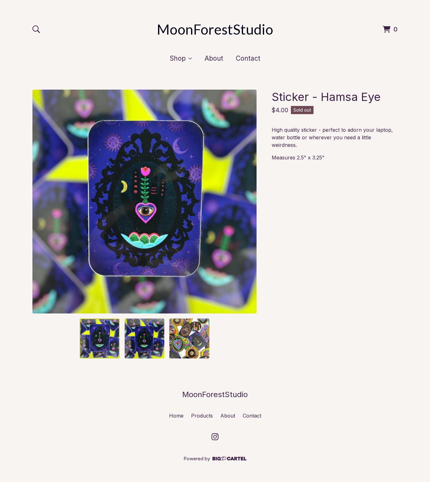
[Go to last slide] (41, 201)
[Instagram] (215, 436)
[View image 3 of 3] (189, 338)
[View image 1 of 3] (99, 338)
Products (202, 416)
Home (176, 416)
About (214, 58)
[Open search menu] (36, 29)
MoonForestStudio (215, 29)
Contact (248, 58)
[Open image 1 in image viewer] (144, 201)
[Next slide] (248, 201)
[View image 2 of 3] (144, 338)
